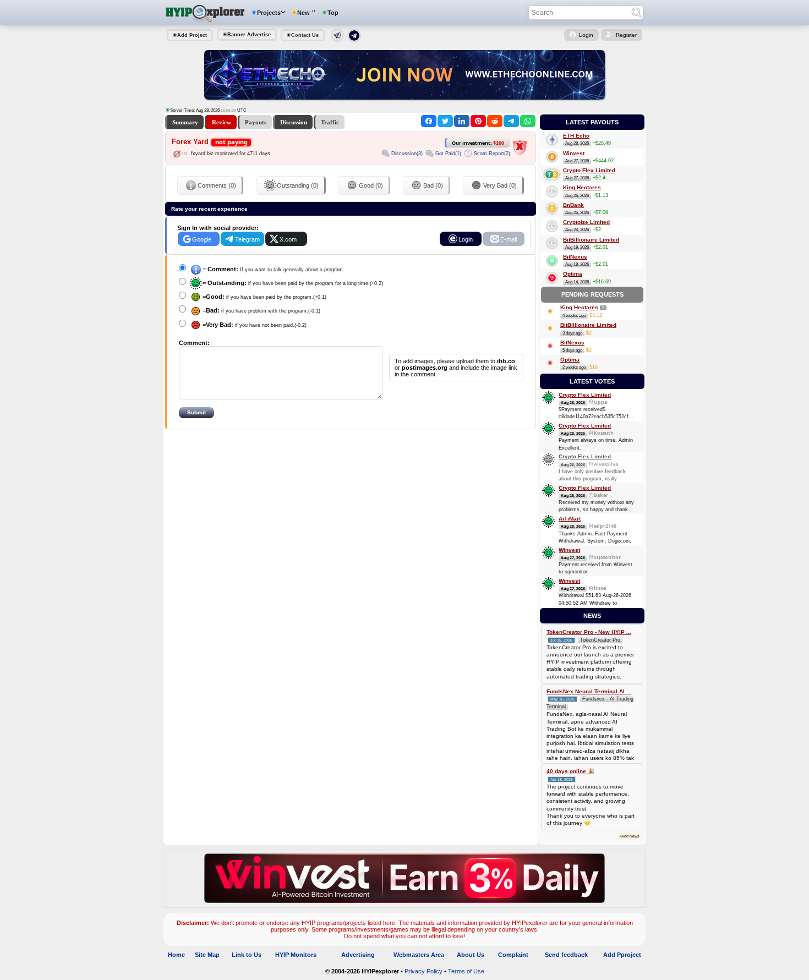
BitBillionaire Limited (591, 240)
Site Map (207, 954)
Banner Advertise (249, 34)
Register (626, 35)
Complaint (513, 954)
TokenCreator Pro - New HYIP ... (588, 632)
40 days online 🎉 (570, 771)
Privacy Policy (423, 971)
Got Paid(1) (448, 153)
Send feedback (566, 954)
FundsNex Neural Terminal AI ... (588, 691)
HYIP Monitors (295, 954)
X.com (288, 239)
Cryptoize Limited (586, 222)
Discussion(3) (407, 153)
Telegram (247, 239)
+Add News (629, 836)
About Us (470, 954)
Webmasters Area (418, 954)
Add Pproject (622, 954)
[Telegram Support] (337, 39)
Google (201, 239)
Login (586, 35)
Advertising (358, 954)
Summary (185, 122)
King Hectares (582, 187)
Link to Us (246, 954)
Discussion (293, 122)
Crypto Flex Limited (589, 170)
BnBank (573, 205)
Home (176, 954)
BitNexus (575, 257)
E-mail (508, 239)
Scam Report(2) (492, 153)
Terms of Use (466, 971)
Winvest (573, 153)
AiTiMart (570, 519)
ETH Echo (576, 136)
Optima (572, 274)
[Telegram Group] (354, 40)
